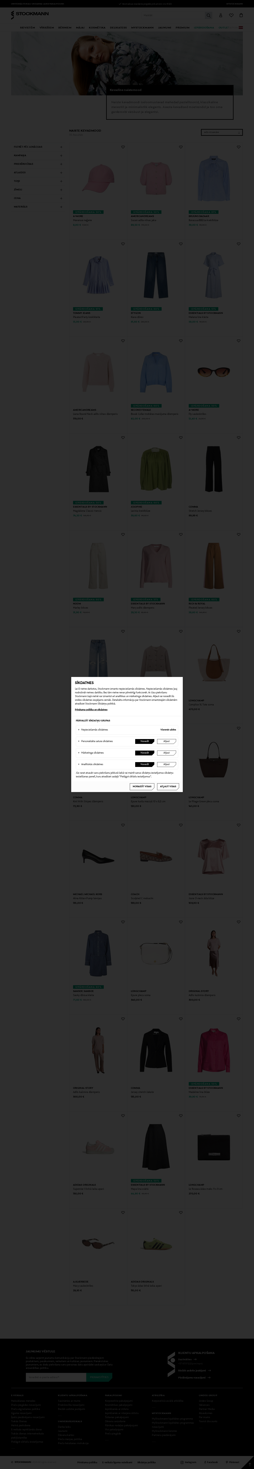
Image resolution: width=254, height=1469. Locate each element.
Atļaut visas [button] (168, 786)
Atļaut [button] (166, 741)
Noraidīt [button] (145, 741)
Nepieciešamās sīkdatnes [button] (93, 730)
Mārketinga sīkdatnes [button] (91, 753)
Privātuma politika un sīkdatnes (91, 710)
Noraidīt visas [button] (142, 786)
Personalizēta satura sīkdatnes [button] (95, 741)
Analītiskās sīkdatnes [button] (90, 764)
